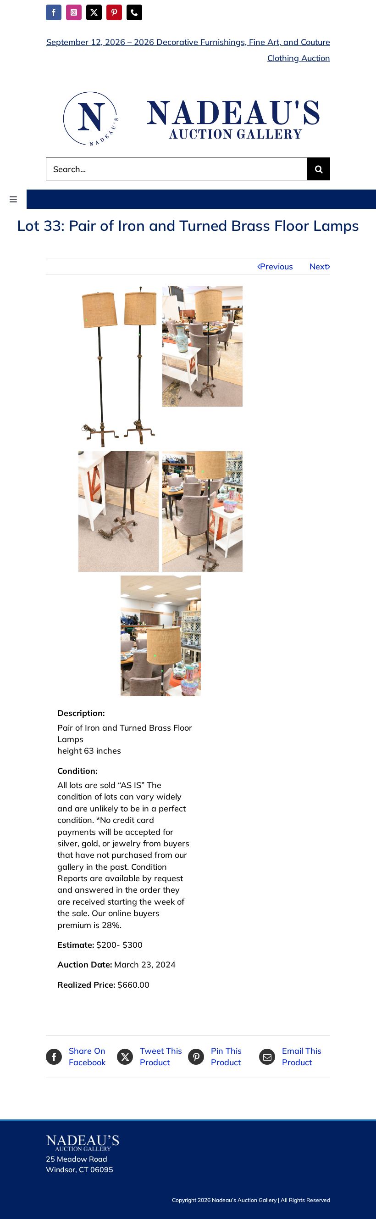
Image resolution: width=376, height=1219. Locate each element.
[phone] (134, 12)
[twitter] (94, 12)
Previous (276, 266)
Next (318, 266)
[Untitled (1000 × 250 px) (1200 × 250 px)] (188, 93)
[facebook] (53, 12)
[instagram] (74, 12)
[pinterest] (114, 12)
